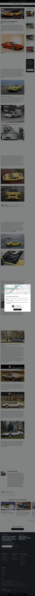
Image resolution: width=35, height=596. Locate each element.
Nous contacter (17, 309)
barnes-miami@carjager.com (19, 307)
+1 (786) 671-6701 (18, 306)
